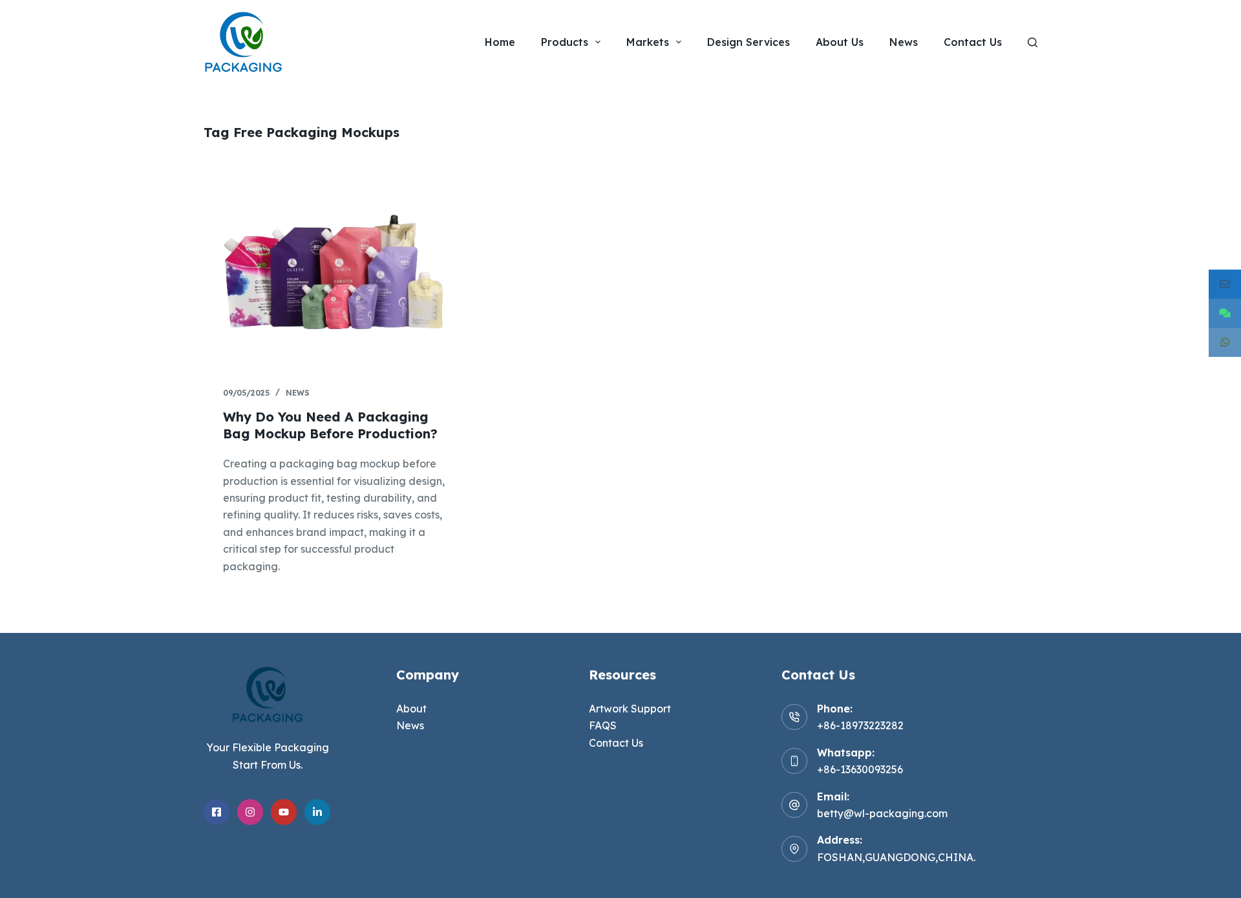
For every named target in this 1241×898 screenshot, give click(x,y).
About (411, 708)
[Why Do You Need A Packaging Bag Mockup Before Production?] (336, 267)
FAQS (603, 725)
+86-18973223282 (860, 725)
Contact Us (616, 742)
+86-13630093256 (860, 769)
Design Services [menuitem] (748, 42)
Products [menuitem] (564, 42)
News (410, 725)
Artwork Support (630, 708)
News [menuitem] (903, 42)
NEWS (298, 393)
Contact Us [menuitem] (973, 42)
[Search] (1032, 42)
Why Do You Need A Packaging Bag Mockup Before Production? (330, 425)
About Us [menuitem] (840, 42)
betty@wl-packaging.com (882, 813)
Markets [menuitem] (647, 42)
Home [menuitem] (500, 42)
